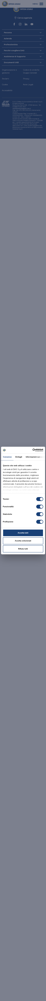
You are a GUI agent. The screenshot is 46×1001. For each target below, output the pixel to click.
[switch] (39, 507)
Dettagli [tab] (18, 457)
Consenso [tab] (7, 457)
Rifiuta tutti (23, 549)
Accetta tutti (23, 533)
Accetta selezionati (23, 541)
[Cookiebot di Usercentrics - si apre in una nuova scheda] (32, 450)
